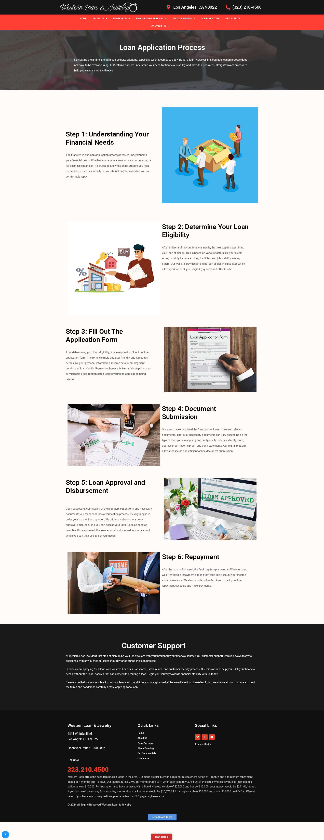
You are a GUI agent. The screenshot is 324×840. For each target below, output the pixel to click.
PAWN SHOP (120, 18)
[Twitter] (197, 737)
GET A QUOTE (232, 18)
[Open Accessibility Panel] (5, 834)
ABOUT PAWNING (182, 18)
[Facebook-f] (205, 737)
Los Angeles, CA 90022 (83, 739)
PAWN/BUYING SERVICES (150, 18)
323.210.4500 (88, 769)
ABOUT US (98, 18)
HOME (83, 18)
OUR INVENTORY (210, 18)
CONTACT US (158, 26)
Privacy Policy (203, 744)
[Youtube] (212, 737)
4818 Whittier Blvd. (80, 733)
